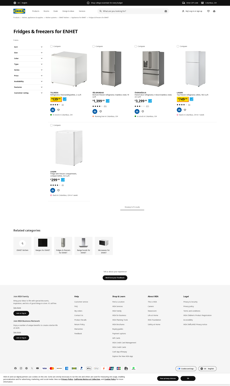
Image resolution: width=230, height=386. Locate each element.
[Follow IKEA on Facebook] (15, 368)
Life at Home (153, 315)
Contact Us (78, 315)
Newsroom (152, 311)
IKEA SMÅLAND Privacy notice (195, 324)
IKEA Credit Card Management (124, 342)
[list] (115, 246)
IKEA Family (116, 311)
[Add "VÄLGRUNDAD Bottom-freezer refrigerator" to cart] (94, 111)
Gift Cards (116, 338)
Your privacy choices (168, 378)
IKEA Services (117, 306)
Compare (57, 46)
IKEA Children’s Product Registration (197, 315)
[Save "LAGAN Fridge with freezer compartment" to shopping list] (58, 190)
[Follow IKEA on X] (32, 368)
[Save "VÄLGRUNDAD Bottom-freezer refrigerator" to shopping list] (100, 111)
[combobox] (130, 11)
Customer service (81, 302)
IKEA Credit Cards (119, 347)
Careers (151, 306)
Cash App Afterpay (119, 352)
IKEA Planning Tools (120, 320)
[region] (115, 378)
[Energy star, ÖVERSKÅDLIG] (150, 101)
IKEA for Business (119, 315)
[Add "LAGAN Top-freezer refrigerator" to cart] (179, 110)
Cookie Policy (110, 379)
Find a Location (118, 302)
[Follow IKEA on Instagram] (21, 368)
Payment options (119, 333)
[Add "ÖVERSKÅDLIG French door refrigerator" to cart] (137, 111)
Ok (188, 378)
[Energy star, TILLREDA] (65, 99)
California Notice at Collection (87, 379)
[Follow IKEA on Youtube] (37, 368)
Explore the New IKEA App (122, 356)
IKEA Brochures (118, 324)
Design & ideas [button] (68, 11)
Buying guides (117, 329)
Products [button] (35, 11)
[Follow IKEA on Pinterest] (26, 368)
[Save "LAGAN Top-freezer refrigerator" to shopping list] (185, 110)
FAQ (76, 306)
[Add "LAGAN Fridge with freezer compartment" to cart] (52, 190)
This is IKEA (152, 302)
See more (17, 308)
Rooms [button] (46, 11)
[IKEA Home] (19, 11)
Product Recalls (80, 320)
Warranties (78, 329)
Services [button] (82, 11)
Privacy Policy (67, 379)
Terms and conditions (191, 311)
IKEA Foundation (154, 320)
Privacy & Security (190, 302)
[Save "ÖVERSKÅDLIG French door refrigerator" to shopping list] (142, 111)
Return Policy (79, 324)
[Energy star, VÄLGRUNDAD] (108, 101)
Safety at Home (154, 324)
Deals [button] (55, 11)
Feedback (78, 333)
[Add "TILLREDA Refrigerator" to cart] (52, 110)
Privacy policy (188, 306)
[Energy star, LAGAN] (191, 99)
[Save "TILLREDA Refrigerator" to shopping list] (58, 110)
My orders (78, 311)
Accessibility (188, 320)
